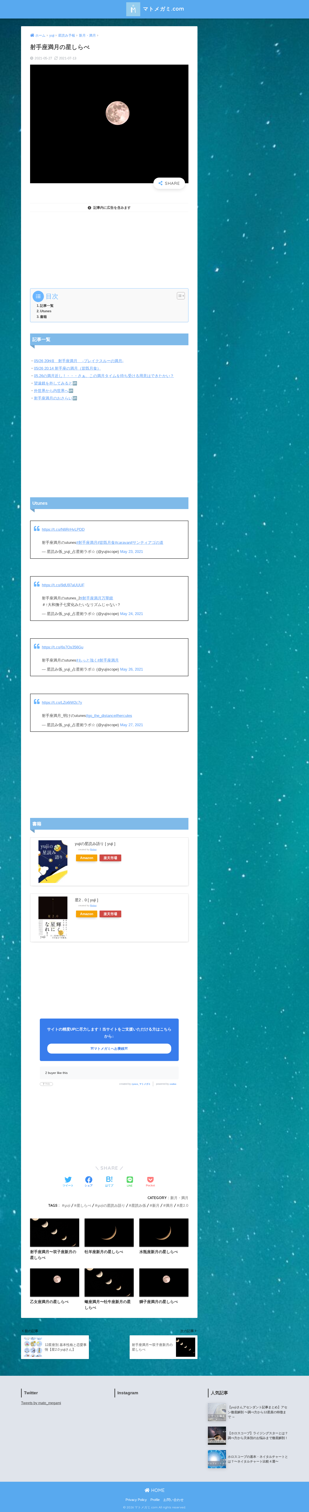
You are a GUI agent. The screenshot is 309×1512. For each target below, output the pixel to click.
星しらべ (84, 1205)
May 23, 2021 (131, 551)
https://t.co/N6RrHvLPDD (63, 529)
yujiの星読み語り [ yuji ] (95, 844)
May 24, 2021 (131, 614)
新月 (155, 1205)
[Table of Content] (181, 295)
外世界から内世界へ (51, 391)
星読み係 (138, 1205)
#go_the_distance (101, 716)
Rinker (93, 849)
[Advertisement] (109, 247)
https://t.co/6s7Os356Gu (62, 647)
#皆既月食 (106, 542)
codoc (173, 1084)
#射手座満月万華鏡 (96, 598)
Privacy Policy (136, 1500)
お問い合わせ (173, 1500)
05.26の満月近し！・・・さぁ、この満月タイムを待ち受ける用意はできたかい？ (104, 376)
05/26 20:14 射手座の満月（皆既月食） (67, 368)
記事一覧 (47, 306)
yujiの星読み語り (111, 1205)
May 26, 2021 (131, 669)
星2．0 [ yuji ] (86, 900)
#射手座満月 (86, 542)
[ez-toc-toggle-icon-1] (179, 296)
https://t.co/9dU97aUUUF (63, 585)
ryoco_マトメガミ (141, 1084)
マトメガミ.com (162, 8)
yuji (67, 1205)
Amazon (86, 858)
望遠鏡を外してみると (53, 383)
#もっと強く (86, 660)
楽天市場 (110, 858)
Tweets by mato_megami (41, 1403)
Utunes (45, 311)
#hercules (124, 716)
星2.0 (183, 1205)
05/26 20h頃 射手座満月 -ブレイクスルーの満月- (79, 361)
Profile (155, 1500)
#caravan (123, 542)
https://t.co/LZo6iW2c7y (62, 702)
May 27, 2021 (131, 725)
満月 (169, 1205)
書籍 (43, 317)
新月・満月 (179, 1197)
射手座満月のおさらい (53, 398)
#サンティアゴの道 (147, 542)
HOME (157, 1490)
